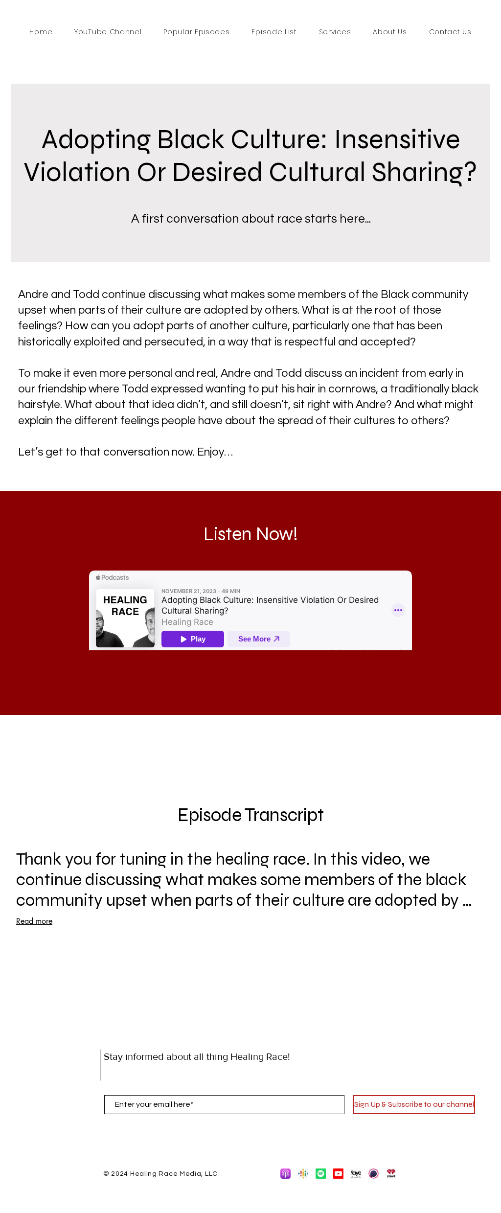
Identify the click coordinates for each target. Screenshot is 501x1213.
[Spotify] (321, 1173)
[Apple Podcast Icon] (285, 1173)
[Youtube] (338, 1173)
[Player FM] (356, 1173)
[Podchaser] (373, 1173)
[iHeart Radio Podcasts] (391, 1173)
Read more (34, 921)
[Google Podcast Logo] (303, 1173)
